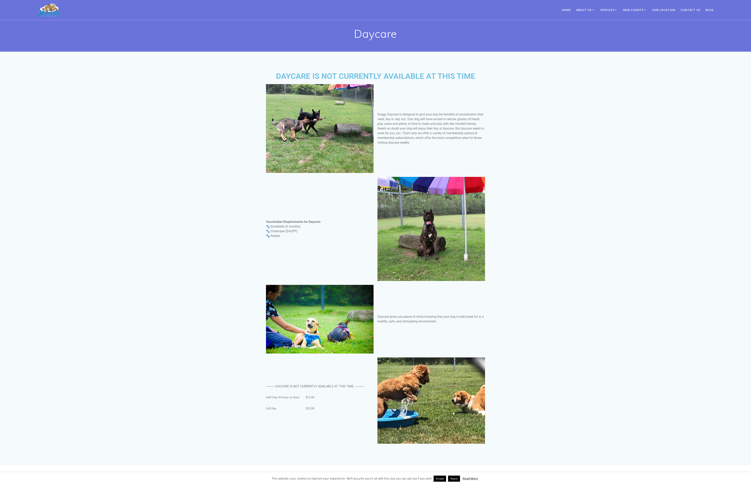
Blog (710, 10)
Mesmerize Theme (421, 475)
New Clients (633, 10)
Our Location (663, 10)
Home (566, 10)
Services (607, 10)
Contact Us (690, 10)
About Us (584, 10)
